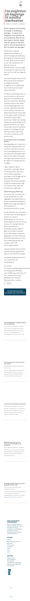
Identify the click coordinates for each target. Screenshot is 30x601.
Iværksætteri (22, 24)
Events (8, 548)
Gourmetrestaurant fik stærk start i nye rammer (14, 362)
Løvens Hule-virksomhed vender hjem (15, 404)
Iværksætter (10, 546)
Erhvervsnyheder (13, 326)
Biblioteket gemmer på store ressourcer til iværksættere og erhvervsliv (12, 443)
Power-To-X (12, 489)
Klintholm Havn (7, 368)
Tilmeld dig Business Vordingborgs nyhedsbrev (15, 292)
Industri (19, 487)
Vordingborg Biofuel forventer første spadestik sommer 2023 (14, 484)
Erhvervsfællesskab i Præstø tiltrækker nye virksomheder (15, 323)
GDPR (8, 552)
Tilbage (8, 283)
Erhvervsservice (10, 545)
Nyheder (9, 539)
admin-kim (8, 24)
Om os (8, 550)
